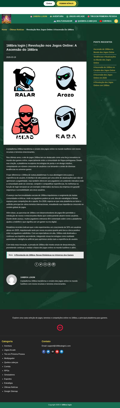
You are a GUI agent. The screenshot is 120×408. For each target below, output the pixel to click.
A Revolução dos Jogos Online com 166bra (103, 83)
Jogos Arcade (77, 16)
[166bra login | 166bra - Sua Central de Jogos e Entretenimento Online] (9, 18)
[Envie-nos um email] (52, 352)
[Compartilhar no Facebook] (37, 264)
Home (4, 30)
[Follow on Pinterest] (57, 352)
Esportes (8, 379)
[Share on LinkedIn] (54, 264)
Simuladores (9, 375)
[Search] (116, 21)
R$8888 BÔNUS (66, 3)
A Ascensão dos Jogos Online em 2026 (103, 76)
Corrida (107, 21)
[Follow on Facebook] (44, 352)
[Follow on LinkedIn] (61, 352)
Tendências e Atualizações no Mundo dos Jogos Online (105, 60)
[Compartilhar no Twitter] (41, 264)
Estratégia (8, 383)
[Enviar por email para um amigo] (45, 264)
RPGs (6, 371)
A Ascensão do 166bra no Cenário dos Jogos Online (104, 68)
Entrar (49, 3)
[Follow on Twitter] (48, 352)
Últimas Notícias (17, 30)
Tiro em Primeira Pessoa (103, 16)
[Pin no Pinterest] (49, 264)
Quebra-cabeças (87, 21)
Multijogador (64, 21)
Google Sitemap (11, 391)
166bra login (40, 16)
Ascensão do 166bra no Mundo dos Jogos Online (104, 50)
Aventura (58, 16)
